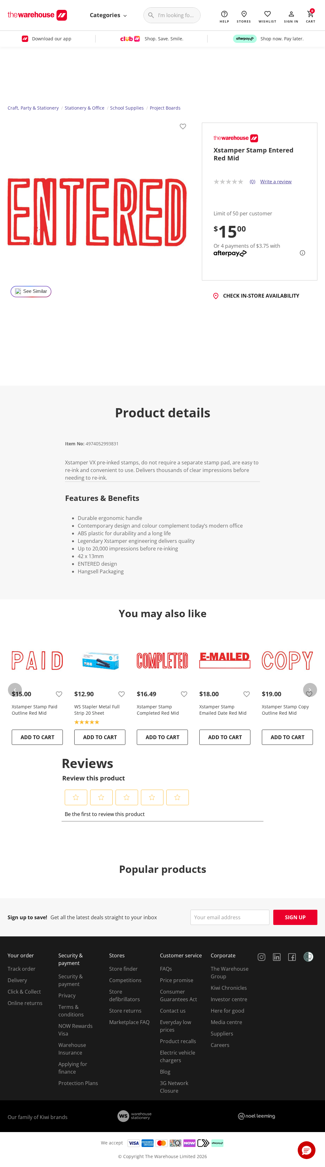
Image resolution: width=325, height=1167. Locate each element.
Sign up (295, 917)
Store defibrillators (124, 995)
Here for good (227, 1010)
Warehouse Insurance (72, 1049)
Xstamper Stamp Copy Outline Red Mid (285, 710)
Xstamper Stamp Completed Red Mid (158, 710)
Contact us (173, 1010)
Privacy (67, 995)
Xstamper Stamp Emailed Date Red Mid (223, 710)
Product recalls (178, 1041)
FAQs (166, 968)
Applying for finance (72, 1068)
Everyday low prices (175, 1026)
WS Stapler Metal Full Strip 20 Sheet (97, 710)
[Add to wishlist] (183, 127)
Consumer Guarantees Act (178, 995)
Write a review (276, 181)
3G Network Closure (174, 1087)
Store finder (123, 968)
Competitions (125, 980)
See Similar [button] (35, 291)
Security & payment (70, 980)
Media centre (226, 1022)
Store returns (125, 1010)
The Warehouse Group (230, 972)
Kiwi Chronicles (229, 987)
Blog (165, 1071)
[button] (291, 16)
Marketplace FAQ (129, 1022)
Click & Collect (24, 991)
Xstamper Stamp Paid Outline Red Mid (34, 710)
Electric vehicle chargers (177, 1056)
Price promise (176, 980)
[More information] (300, 253)
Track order (22, 968)
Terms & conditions (71, 1010)
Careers (220, 1045)
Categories (106, 15)
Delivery (17, 980)
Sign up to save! (27, 917)
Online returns (25, 1003)
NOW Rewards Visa (75, 1029)
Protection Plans (78, 1083)
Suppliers (222, 1033)
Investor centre (229, 999)
